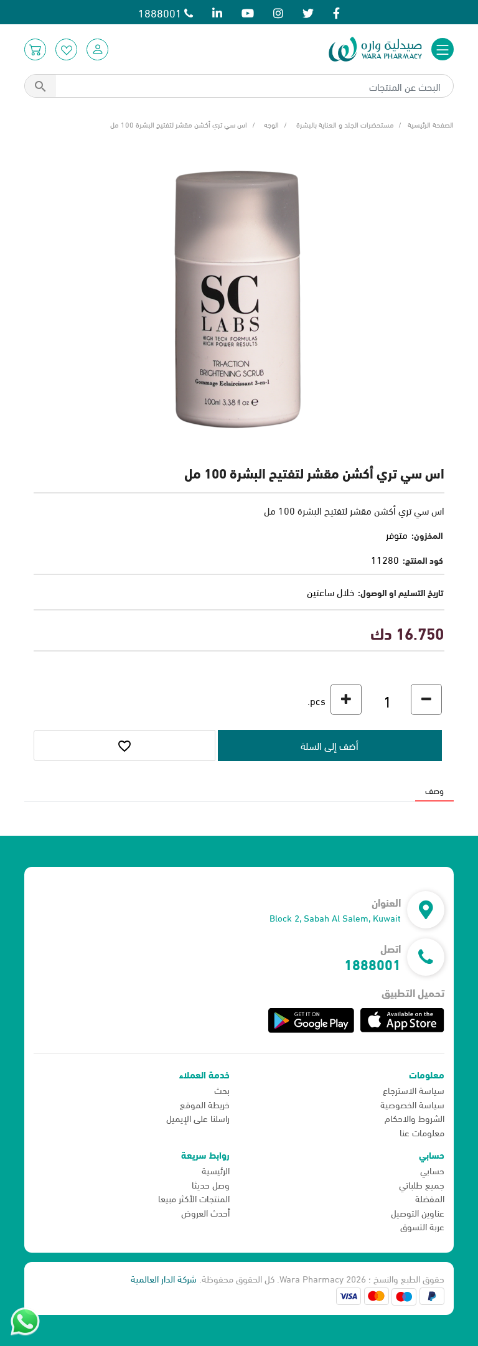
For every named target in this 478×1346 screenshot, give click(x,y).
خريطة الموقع (205, 1104)
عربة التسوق (422, 1226)
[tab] (434, 790)
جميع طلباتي (421, 1184)
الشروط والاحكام (414, 1117)
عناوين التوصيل (417, 1212)
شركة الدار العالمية (164, 1278)
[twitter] (308, 12)
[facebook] (336, 12)
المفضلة (429, 1198)
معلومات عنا (422, 1132)
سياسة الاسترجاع (413, 1089)
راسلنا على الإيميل (198, 1117)
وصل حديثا (211, 1184)
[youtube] (247, 12)
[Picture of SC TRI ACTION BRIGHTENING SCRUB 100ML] (239, 297)
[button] (97, 49)
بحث (222, 1089)
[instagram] (278, 12)
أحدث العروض (205, 1212)
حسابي (432, 1170)
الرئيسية (216, 1170)
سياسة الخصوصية (412, 1104)
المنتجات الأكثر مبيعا (194, 1198)
